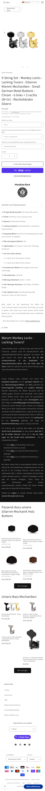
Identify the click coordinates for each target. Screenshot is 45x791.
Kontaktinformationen (23, 786)
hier (12, 451)
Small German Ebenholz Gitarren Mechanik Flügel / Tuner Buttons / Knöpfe (12, 540)
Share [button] (6, 327)
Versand (29, 783)
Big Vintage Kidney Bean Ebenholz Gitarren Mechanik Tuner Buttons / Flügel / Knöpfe (11, 572)
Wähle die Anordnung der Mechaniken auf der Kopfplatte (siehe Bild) (21, 131)
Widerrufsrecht (35, 779)
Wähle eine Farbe (7, 120)
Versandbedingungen (11, 710)
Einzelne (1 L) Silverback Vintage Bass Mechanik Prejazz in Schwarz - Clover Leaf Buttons (33, 659)
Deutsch (27, 2)
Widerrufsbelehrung (32, 321)
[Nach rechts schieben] (27, 66)
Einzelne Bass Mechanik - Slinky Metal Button (11, 615)
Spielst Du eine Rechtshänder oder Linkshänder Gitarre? (19, 142)
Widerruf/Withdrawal (33, 786)
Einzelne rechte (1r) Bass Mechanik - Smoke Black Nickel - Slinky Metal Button (32, 615)
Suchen (7, 690)
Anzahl (4, 152)
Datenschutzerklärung (12, 705)
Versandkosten (15, 111)
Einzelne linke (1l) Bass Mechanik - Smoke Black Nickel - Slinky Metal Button (12, 638)
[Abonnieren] (33, 729)
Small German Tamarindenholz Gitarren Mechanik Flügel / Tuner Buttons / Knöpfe (32, 572)
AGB (5, 700)
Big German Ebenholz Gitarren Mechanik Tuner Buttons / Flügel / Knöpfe (33, 541)
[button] (4, 2)
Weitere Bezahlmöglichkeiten (22, 176)
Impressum (8, 695)
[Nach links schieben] (17, 66)
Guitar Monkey (14, 779)
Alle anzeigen (22, 586)
